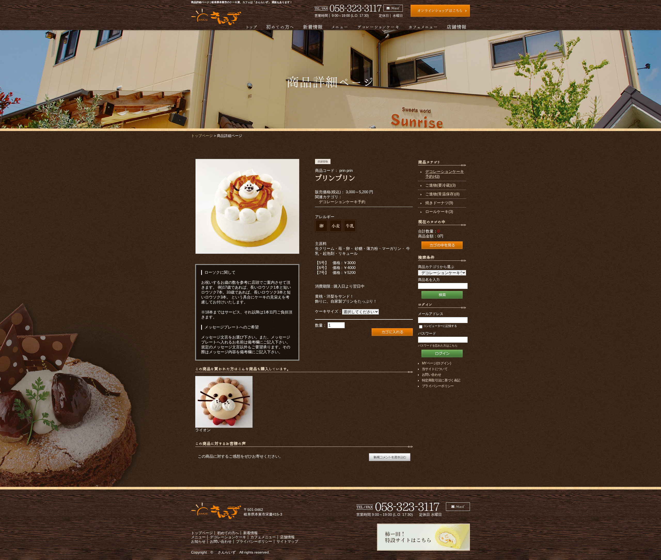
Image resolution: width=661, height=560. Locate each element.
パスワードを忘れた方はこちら (438, 345)
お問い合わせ (431, 375)
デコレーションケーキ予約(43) (444, 174)
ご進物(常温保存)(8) (442, 194)
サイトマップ (287, 541)
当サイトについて (434, 369)
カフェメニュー (423, 26)
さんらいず (227, 552)
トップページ (202, 136)
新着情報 (312, 26)
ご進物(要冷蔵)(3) (440, 185)
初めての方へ (280, 26)
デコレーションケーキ (378, 26)
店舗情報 (456, 26)
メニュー (339, 26)
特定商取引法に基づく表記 (441, 380)
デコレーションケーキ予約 (342, 202)
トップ (251, 26)
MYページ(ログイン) (436, 363)
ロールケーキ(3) (439, 211)
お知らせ (198, 541)
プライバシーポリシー (438, 386)
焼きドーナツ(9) (439, 203)
